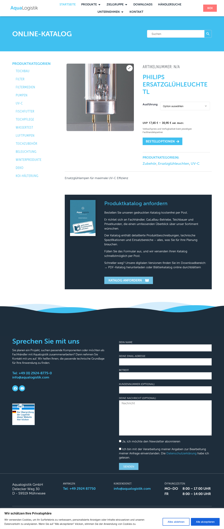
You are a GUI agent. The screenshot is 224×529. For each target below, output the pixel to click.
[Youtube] (22, 388)
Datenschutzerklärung (181, 453)
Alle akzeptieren (205, 521)
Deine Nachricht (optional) (137, 398)
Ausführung (150, 104)
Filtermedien (25, 87)
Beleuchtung (26, 151)
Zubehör (149, 163)
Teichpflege (25, 119)
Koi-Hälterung (27, 176)
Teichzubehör (26, 143)
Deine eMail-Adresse (132, 356)
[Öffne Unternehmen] (122, 12)
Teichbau (23, 71)
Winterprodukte (28, 160)
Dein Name (125, 342)
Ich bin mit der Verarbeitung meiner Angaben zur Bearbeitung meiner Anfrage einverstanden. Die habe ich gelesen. (164, 453)
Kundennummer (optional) (137, 384)
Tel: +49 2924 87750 (79, 488)
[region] (112, 518)
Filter (20, 79)
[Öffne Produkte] (99, 4)
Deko (19, 168)
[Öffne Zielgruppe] (126, 4)
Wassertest (24, 127)
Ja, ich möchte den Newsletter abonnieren (151, 441)
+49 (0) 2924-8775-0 (35, 373)
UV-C (19, 103)
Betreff (124, 370)
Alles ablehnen (176, 521)
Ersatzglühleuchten (173, 163)
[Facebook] (15, 388)
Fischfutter (25, 111)
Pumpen (21, 95)
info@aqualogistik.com (30, 377)
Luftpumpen (25, 135)
